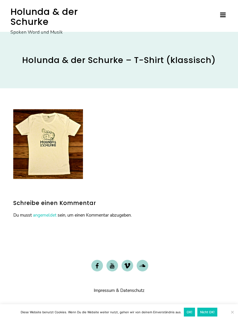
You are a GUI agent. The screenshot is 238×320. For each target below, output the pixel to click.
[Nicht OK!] (232, 312)
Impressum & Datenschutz (119, 290)
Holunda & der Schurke (44, 16)
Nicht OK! (207, 312)
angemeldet (44, 215)
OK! (189, 312)
